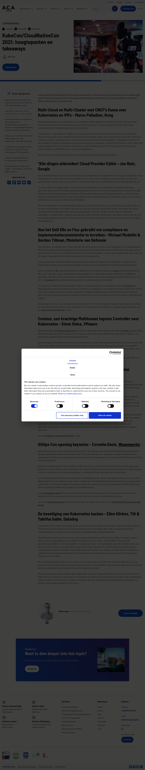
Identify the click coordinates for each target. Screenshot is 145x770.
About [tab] (72, 375)
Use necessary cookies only (72, 415)
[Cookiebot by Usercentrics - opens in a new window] (111, 353)
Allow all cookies (105, 415)
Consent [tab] (72, 360)
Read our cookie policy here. (70, 394)
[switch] (60, 406)
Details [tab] (72, 368)
